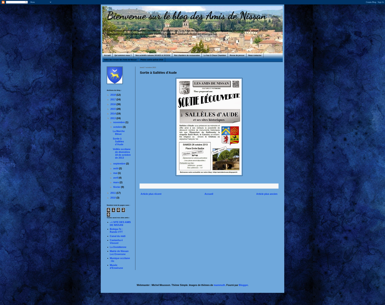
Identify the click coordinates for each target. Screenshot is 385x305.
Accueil (107, 55)
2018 (113, 95)
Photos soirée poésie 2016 (151, 60)
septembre (119, 163)
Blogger (243, 285)
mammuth (219, 285)
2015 (113, 109)
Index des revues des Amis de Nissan (120, 60)
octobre (118, 127)
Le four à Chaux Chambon (215, 55)
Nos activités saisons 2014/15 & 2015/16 (153, 55)
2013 (113, 118)
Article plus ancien (266, 194)
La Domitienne (118, 247)
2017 (113, 99)
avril (116, 177)
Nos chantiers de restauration (187, 55)
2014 (113, 113)
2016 (113, 104)
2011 (113, 193)
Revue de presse (237, 55)
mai (115, 173)
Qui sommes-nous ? (123, 55)
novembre (119, 122)
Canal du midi (117, 236)
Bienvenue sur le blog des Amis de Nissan (186, 15)
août (116, 168)
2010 (113, 197)
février (117, 187)
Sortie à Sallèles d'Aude (118, 141)
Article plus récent (151, 194)
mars (116, 182)
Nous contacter (255, 55)
